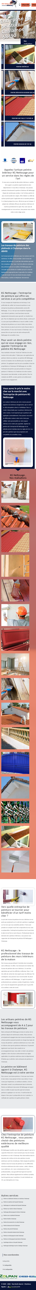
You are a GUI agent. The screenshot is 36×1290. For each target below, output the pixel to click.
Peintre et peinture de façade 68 (16, 622)
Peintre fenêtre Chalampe (9, 1219)
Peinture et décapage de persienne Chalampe (14, 1239)
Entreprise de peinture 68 (13, 499)
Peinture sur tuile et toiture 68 (15, 548)
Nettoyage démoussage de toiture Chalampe (14, 1212)
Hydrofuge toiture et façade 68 (15, 720)
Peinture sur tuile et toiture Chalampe (12, 1208)
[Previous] (2, 95)
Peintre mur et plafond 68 (13, 868)
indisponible (25, 5)
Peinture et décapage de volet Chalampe (13, 1235)
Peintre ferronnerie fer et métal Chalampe (13, 1222)
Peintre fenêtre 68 (10, 844)
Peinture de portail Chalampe (10, 1229)
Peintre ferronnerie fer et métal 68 (16, 819)
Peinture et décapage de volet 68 (16, 647)
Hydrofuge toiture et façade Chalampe (12, 1242)
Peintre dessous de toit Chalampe (11, 1225)
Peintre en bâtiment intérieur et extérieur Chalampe (16, 1198)
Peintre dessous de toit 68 (13, 794)
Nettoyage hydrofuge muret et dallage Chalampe (15, 1245)
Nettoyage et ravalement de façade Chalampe (14, 1205)
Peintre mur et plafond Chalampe (11, 1215)
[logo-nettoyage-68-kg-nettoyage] (10, 5)
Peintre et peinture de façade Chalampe (13, 1202)
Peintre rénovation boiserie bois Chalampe (13, 1232)
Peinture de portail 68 (12, 770)
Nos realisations (28, 42)
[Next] (33, 95)
